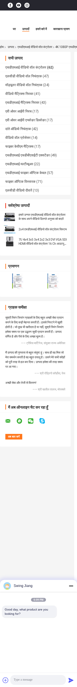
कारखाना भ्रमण (61, 29)
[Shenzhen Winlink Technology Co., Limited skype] (44, 421)
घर (14, 29)
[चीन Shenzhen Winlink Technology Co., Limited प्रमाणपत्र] (17, 281)
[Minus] (71, 585)
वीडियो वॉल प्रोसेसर (18, 138)
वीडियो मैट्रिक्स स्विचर (19, 94)
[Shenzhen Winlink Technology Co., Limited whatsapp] (22, 421)
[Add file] (6, 680)
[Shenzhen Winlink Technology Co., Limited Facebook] (10, 5)
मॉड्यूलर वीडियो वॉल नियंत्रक (23, 85)
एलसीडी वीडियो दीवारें (18, 190)
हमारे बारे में (41, 29)
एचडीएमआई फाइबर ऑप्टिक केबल (25, 173)
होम (2, 47)
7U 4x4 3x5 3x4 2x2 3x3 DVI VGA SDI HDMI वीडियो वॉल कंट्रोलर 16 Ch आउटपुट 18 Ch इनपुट (43, 243)
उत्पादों (25, 29)
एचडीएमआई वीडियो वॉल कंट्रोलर (35, 47)
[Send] (71, 680)
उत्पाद (11, 47)
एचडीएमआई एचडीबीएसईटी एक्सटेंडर (27, 155)
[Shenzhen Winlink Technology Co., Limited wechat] (33, 421)
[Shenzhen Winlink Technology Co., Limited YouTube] (18, 5)
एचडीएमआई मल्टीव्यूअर (19, 164)
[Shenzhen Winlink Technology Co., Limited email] (10, 421)
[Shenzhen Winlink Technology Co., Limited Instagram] (27, 5)
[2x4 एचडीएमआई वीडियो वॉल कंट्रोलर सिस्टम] (9, 229)
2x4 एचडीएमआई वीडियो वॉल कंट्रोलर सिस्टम (43, 229)
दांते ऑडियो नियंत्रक (18, 129)
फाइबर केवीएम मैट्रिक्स (19, 146)
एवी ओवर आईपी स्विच (18, 111)
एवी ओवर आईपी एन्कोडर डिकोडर (25, 120)
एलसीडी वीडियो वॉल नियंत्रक (23, 76)
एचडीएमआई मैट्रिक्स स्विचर (22, 102)
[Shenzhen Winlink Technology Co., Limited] (38, 19)
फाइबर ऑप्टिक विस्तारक (20, 182)
